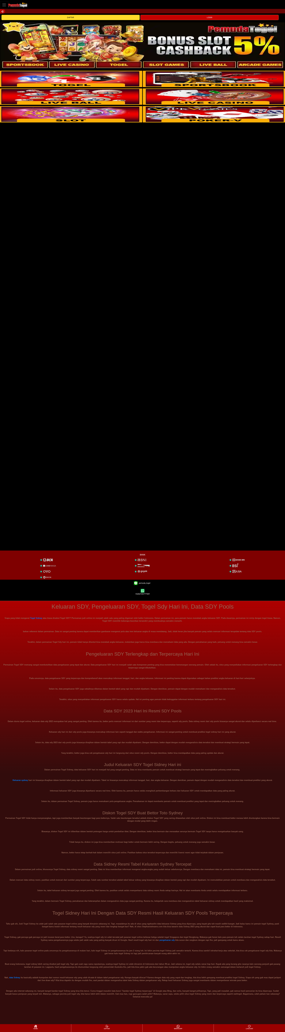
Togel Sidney (36, 618)
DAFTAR (70, 17)
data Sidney (14, 977)
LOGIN (209, 17)
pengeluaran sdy (167, 940)
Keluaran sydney (20, 780)
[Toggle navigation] (4, 4)
